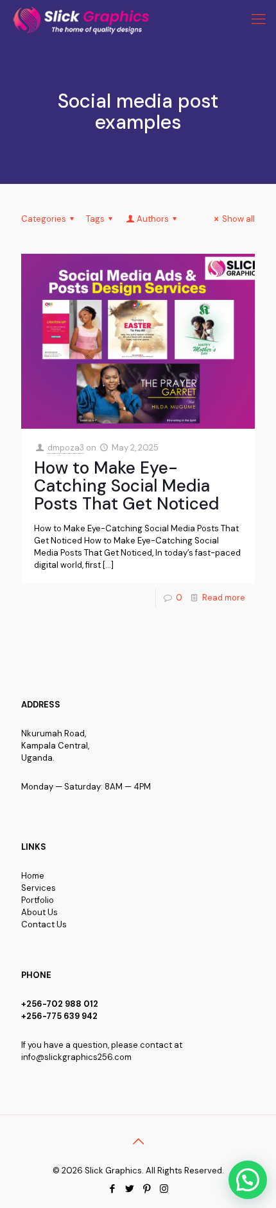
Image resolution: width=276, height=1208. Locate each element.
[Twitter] (129, 1188)
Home (32, 875)
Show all (238, 218)
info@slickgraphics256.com (76, 1057)
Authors (153, 218)
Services (38, 887)
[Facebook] (112, 1188)
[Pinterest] (146, 1188)
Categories (43, 218)
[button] (248, 1180)
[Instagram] (164, 1188)
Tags (95, 218)
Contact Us (44, 924)
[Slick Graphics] (84, 19)
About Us (39, 912)
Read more (223, 597)
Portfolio (37, 900)
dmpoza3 (65, 447)
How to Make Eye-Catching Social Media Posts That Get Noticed (126, 486)
